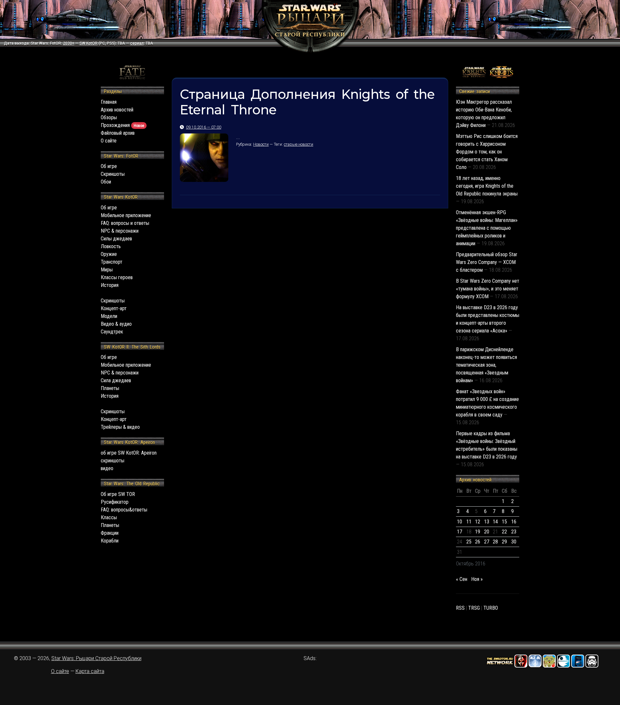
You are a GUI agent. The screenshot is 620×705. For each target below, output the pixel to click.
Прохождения (122, 125)
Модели (109, 316)
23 (513, 532)
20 (486, 532)
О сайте (109, 141)
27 (486, 542)
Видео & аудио (116, 324)
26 (477, 542)
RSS (460, 608)
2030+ (68, 43)
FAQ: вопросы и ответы (125, 223)
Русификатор (115, 502)
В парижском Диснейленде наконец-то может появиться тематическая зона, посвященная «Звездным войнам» (486, 365)
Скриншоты (113, 174)
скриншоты (112, 461)
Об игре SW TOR (118, 494)
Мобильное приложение (126, 215)
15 (504, 522)
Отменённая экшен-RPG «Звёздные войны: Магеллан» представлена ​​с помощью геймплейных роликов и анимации (487, 228)
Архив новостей (117, 110)
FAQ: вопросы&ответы (124, 510)
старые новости (298, 144)
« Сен (461, 579)
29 (504, 542)
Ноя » (477, 579)
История (110, 285)
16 (513, 522)
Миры (107, 270)
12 (477, 522)
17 (459, 532)
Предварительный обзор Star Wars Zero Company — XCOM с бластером (486, 262)
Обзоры (109, 117)
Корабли (110, 541)
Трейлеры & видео (120, 427)
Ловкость (111, 246)
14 (495, 522)
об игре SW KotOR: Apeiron (129, 453)
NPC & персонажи (120, 231)
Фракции (110, 533)
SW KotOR (88, 43)
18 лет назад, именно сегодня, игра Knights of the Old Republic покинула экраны (487, 186)
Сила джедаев (116, 380)
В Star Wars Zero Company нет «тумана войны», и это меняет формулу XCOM (487, 289)
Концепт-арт (114, 308)
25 (468, 542)
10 (459, 522)
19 (477, 532)
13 (486, 522)
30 (513, 542)
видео (107, 468)
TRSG (474, 608)
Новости (261, 144)
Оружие (109, 254)
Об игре (109, 166)
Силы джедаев (116, 239)
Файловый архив (118, 133)
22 (504, 532)
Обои (106, 182)
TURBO (490, 608)
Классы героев (117, 277)
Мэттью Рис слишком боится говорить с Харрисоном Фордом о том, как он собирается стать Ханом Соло (487, 151)
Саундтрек (112, 332)
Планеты (110, 388)
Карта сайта (90, 671)
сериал (137, 43)
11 (468, 522)
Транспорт (111, 262)
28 (495, 542)
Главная (109, 102)
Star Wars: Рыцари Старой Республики (96, 658)
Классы (109, 517)
